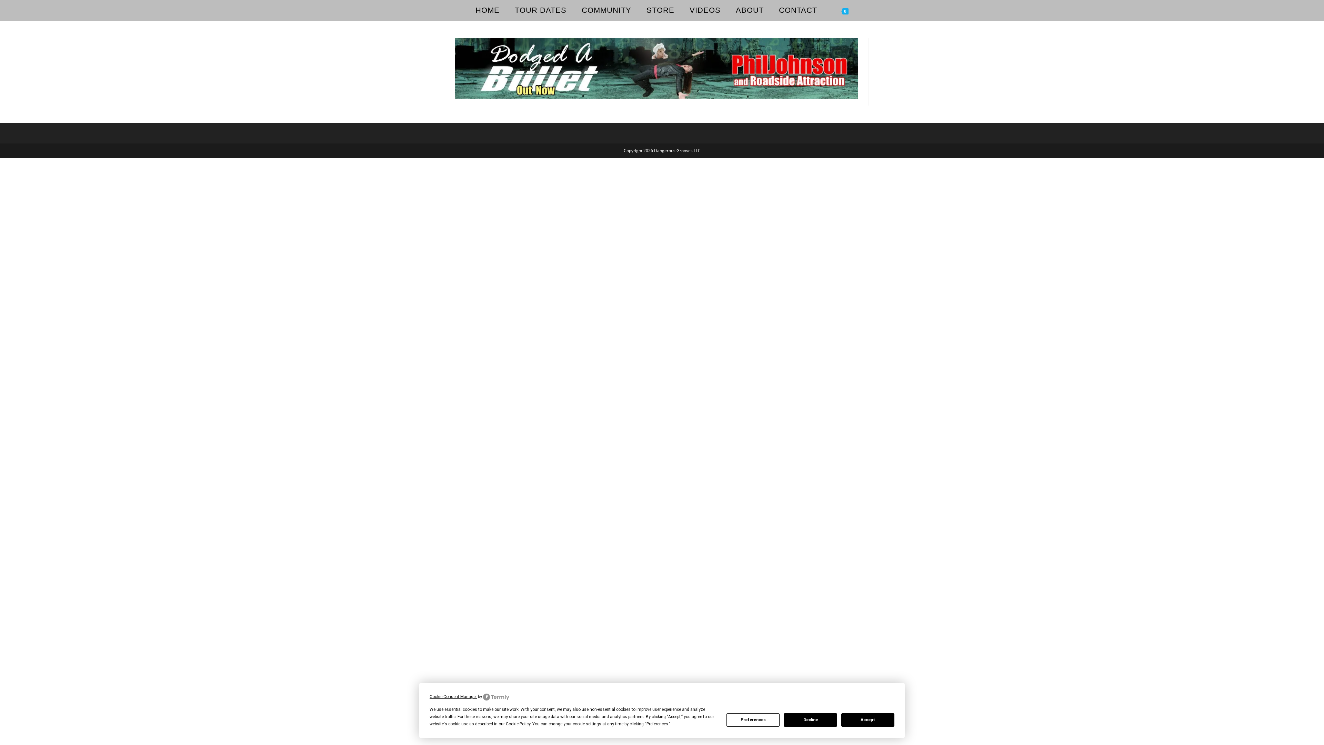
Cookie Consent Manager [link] (453, 696)
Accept (868, 719)
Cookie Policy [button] (518, 724)
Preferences (753, 719)
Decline (810, 719)
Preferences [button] (657, 724)
